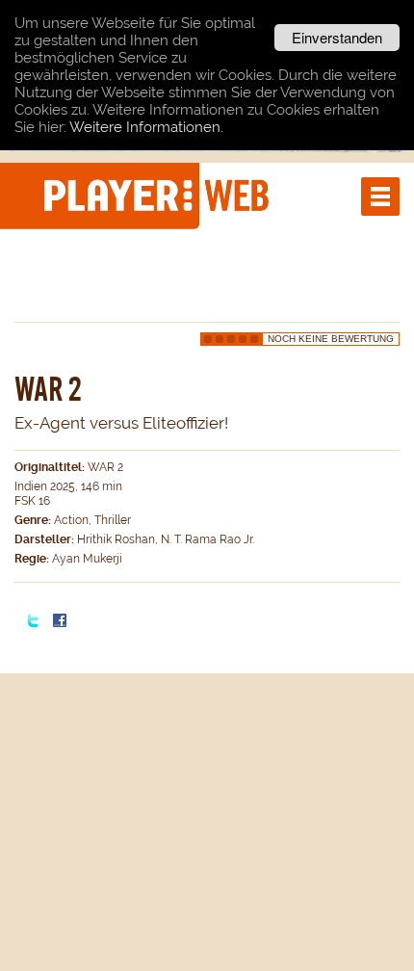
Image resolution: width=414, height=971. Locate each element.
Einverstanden (337, 37)
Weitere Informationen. (146, 127)
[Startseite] (159, 194)
